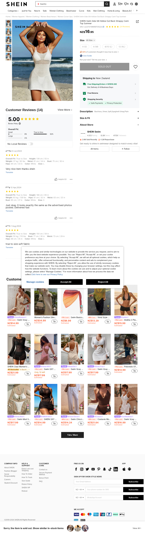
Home (8, 17)
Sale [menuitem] (45, 11)
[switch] (30, 143)
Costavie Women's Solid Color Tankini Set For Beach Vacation (99, 419)
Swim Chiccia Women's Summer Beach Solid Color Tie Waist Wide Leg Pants (72, 419)
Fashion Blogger (10, 471)
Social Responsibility (9, 475)
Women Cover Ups (65, 17)
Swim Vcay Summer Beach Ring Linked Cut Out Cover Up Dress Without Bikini (99, 369)
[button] (131, 4)
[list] (96, 469)
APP (124, 464)
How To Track (27, 477)
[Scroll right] (137, 10)
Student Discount (10, 483)
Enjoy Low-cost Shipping (27, 470)
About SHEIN (9, 468)
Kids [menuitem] (88, 11)
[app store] (124, 470)
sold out (104, 66)
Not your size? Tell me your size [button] (92, 60)
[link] (120, 4)
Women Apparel (18, 17)
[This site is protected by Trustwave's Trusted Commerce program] (76, 520)
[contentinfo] (109, 514)
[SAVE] (135, 67)
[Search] (107, 4)
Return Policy (27, 484)
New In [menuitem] (37, 11)
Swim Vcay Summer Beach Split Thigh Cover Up (126, 419)
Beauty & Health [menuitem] (129, 11)
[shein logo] (16, 4)
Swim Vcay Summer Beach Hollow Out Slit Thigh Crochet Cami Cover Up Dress (19, 320)
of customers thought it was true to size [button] (99, 52)
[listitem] (19, 307)
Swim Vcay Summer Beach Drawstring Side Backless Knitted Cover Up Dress (72, 369)
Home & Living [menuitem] (113, 11)
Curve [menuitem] (81, 11)
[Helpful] (56, 179)
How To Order (27, 474)
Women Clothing (32, 17)
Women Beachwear (48, 17)
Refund (24, 491)
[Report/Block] (71, 179)
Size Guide (26, 481)
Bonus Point (43, 478)
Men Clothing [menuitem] (99, 11)
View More (72, 435)
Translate (9, 172)
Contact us (43, 470)
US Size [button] (89, 40)
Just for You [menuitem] (26, 11)
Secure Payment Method (45, 474)
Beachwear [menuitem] (71, 11)
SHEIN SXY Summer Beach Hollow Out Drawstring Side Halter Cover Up (46, 419)
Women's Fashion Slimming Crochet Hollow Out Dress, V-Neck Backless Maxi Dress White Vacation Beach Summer (45, 317)
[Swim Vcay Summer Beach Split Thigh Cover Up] (125, 399)
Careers (7, 480)
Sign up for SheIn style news (88, 477)
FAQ (40, 481)
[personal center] (114, 4)
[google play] (129, 470)
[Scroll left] (133, 10)
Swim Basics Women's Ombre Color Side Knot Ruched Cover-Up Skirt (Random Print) (72, 317)
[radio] (84, 46)
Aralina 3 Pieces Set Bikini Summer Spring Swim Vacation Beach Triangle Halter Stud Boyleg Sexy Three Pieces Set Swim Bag (126, 320)
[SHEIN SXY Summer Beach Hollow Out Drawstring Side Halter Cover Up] (45, 399)
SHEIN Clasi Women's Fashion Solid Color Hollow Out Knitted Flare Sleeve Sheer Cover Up (19, 366)
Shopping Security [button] (95, 99)
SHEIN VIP (26, 488)
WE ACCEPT (79, 509)
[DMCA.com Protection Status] (82, 520)
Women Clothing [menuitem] (56, 11)
